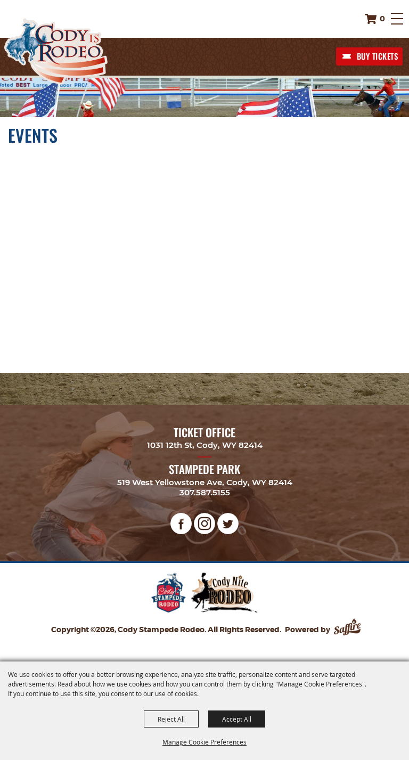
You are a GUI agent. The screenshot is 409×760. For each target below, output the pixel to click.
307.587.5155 (204, 492)
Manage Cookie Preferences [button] (204, 742)
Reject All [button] (171, 719)
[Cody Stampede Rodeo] (56, 51)
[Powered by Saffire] (348, 629)
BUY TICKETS (377, 56)
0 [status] (382, 18)
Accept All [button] (236, 719)
